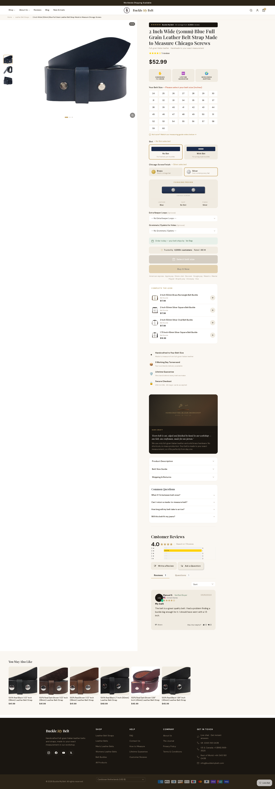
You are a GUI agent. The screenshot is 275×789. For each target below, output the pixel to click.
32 (163, 100)
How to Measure (137, 746)
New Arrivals (59, 10)
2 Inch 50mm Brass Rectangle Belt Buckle (179, 295)
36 (203, 100)
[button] (205, 625)
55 (183, 121)
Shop (11, 10)
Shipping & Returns (161, 477)
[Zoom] (132, 115)
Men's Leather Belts (105, 746)
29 (203, 93)
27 (183, 93)
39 (163, 107)
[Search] (251, 10)
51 (213, 114)
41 (183, 107)
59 (153, 128)
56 (193, 121)
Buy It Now (183, 268)
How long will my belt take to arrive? (167, 509)
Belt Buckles (101, 757)
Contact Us (134, 741)
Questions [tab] (180, 575)
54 (173, 121)
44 (213, 107)
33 (173, 100)
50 (203, 114)
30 (213, 93)
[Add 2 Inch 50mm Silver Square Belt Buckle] (212, 310)
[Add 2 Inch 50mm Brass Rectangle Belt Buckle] (212, 297)
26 (173, 93)
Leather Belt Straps (22, 17)
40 (173, 107)
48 (183, 114)
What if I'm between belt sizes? (165, 495)
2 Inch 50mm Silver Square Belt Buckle (177, 307)
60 (163, 128)
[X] (71, 753)
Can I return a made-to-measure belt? (169, 502)
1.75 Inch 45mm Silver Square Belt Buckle (178, 332)
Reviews (37, 10)
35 (193, 100)
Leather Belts (102, 741)
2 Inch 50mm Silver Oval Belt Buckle (176, 320)
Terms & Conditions (172, 751)
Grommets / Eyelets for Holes (167, 225)
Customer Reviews (138, 757)
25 (163, 93)
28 (193, 93)
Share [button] (159, 625)
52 (153, 121)
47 (173, 114)
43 (203, 107)
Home (9, 17)
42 (193, 107)
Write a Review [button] (166, 566)
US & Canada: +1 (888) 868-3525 (214, 749)
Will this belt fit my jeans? (163, 516)
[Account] (257, 10)
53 (163, 121)
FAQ (131, 735)
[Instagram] (49, 753)
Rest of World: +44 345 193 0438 (213, 757)
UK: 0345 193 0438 (210, 743)
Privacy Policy (169, 746)
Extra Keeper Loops (162, 213)
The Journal (168, 741)
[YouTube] (63, 753)
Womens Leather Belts (106, 751)
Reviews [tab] (158, 575)
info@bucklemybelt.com (212, 763)
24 (153, 93)
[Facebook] (56, 753)
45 (153, 114)
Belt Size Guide (159, 469)
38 (153, 107)
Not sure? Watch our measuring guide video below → (174, 134)
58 (213, 121)
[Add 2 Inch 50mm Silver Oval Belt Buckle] (212, 322)
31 (153, 100)
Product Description (162, 461)
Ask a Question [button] (193, 566)
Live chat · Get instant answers (211, 736)
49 (193, 114)
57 (203, 121)
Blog (47, 10)
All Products (101, 762)
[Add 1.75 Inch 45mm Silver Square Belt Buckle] (212, 335)
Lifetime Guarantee (138, 751)
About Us (23, 10)
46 (163, 114)
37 (213, 100)
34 (183, 100)
